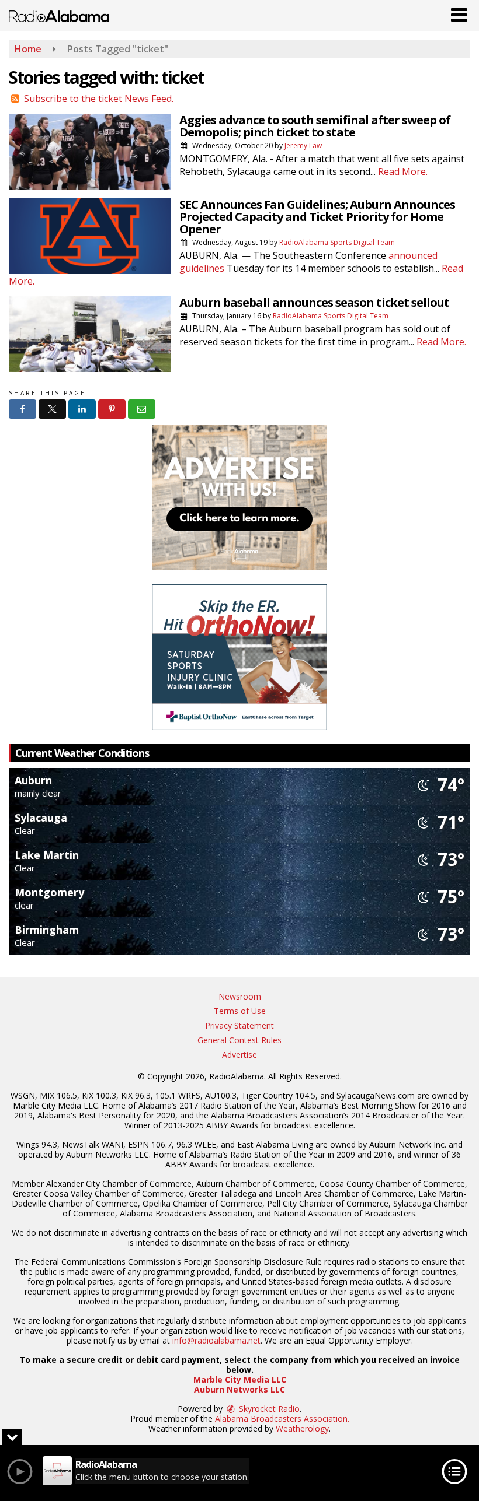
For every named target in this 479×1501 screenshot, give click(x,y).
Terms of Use (240, 1010)
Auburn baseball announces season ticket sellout (314, 302)
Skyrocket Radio (268, 1408)
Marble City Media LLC (239, 1379)
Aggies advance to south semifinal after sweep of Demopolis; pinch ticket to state (314, 126)
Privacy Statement (239, 1025)
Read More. (403, 171)
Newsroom (239, 996)
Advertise (239, 1054)
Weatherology (302, 1428)
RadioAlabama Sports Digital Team (337, 242)
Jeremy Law (303, 145)
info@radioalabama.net (216, 1340)
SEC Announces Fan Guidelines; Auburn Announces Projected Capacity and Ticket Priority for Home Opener (317, 217)
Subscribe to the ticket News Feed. (98, 98)
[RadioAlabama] (59, 15)
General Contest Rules (239, 1040)
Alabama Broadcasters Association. (282, 1418)
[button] (459, 12)
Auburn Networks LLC (239, 1389)
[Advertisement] (239, 497)
